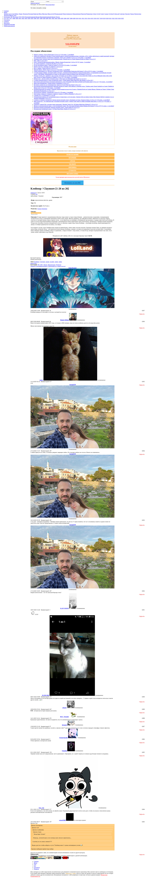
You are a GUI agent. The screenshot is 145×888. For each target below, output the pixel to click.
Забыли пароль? (35, 3)
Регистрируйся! (50, 4)
